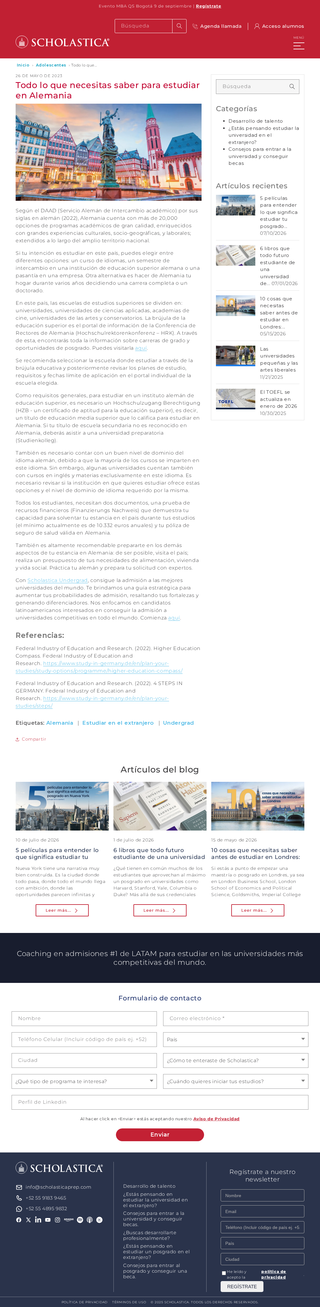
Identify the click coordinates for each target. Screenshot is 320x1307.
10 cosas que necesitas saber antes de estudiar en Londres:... (279, 313)
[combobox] (151, 26)
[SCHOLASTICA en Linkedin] (38, 1220)
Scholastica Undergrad (58, 580)
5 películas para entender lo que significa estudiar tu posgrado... (279, 212)
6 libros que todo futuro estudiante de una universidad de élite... (159, 857)
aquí (141, 348)
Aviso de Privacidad (216, 1118)
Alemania (59, 723)
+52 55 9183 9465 (46, 1198)
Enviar (160, 1134)
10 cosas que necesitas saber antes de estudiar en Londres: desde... (255, 857)
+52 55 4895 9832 (46, 1208)
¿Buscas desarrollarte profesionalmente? (150, 1235)
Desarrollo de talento (255, 121)
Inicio (23, 65)
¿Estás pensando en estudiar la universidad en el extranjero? (155, 1199)
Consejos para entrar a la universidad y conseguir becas (259, 156)
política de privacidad (273, 1274)
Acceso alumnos (283, 26)
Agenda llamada (221, 26)
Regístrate (208, 5)
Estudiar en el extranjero (118, 723)
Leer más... (58, 910)
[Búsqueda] (179, 26)
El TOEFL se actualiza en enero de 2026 (278, 399)
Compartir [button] (34, 739)
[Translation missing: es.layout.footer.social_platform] (68, 1220)
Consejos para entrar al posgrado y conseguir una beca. (155, 1271)
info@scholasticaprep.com (58, 1187)
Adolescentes (51, 65)
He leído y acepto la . (265, 1274)
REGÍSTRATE (242, 1286)
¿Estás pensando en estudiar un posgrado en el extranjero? (156, 1251)
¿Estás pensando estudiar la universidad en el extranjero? (263, 135)
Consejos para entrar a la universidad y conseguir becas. (154, 1219)
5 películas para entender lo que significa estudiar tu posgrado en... (57, 857)
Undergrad (178, 723)
